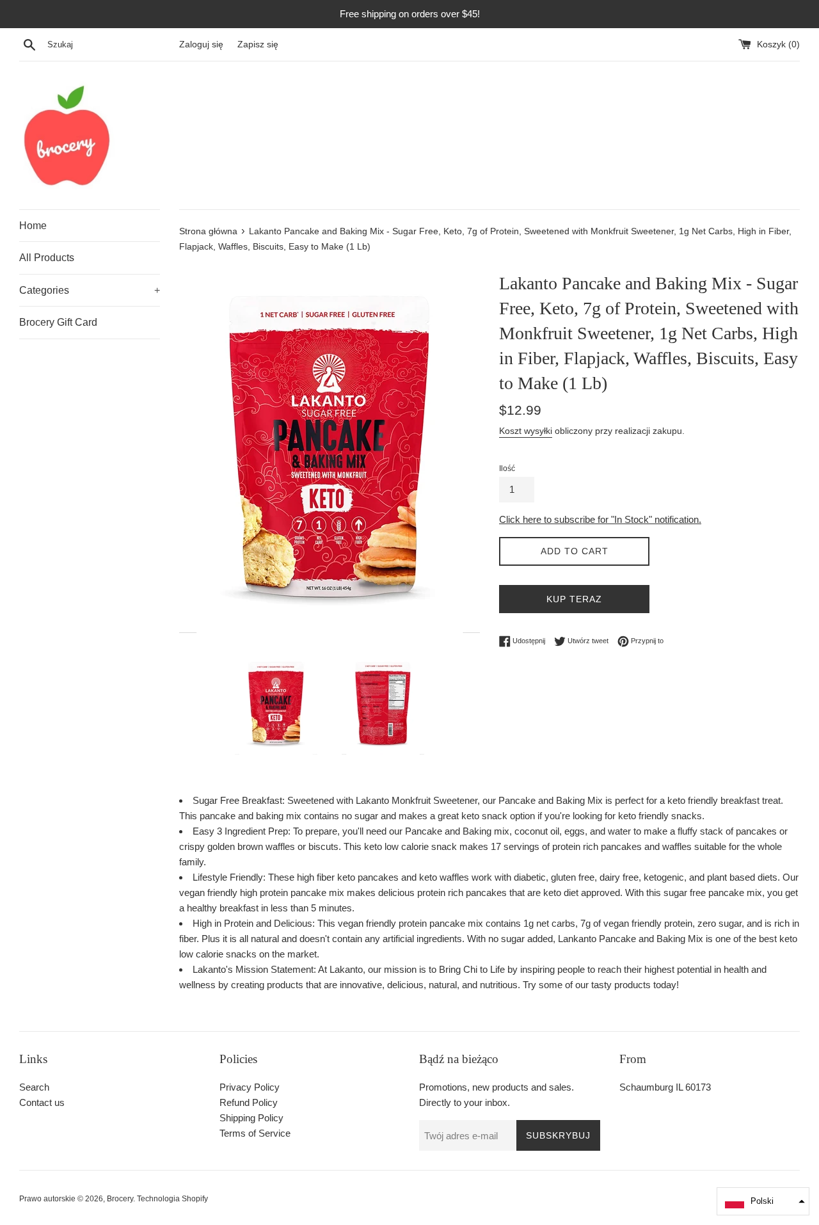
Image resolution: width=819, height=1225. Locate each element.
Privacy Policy (249, 1087)
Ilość (507, 468)
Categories (89, 290)
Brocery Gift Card (58, 322)
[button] (763, 1201)
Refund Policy (248, 1102)
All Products (46, 257)
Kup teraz (574, 599)
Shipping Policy (251, 1117)
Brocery (120, 1198)
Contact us (42, 1102)
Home (33, 225)
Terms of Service (254, 1133)
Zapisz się (257, 44)
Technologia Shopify (172, 1198)
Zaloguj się (201, 44)
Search (34, 1087)
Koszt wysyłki (525, 431)
